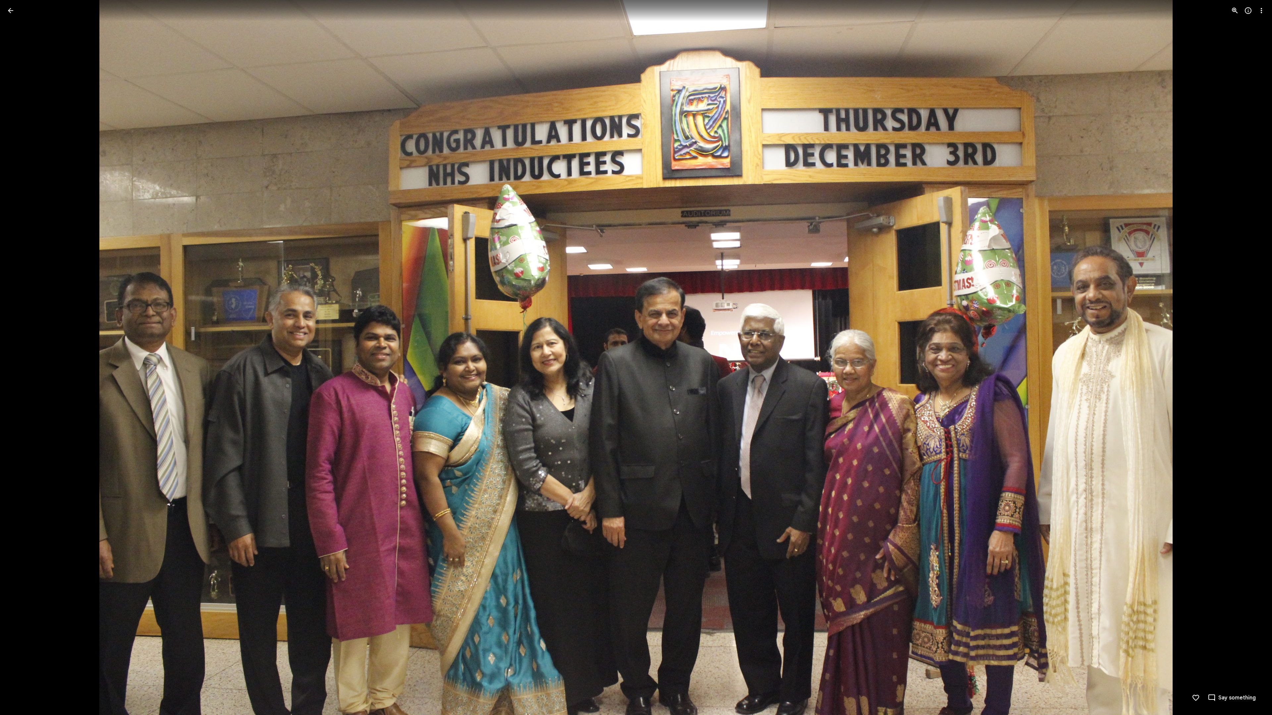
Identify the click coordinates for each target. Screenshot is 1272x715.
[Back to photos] (11, 11)
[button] (18, 357)
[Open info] (1248, 10)
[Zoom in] (1235, 10)
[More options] (1261, 10)
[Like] (1196, 698)
